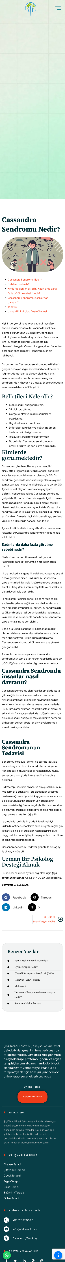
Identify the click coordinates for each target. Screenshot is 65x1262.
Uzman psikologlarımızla (44, 1054)
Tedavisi (12, 306)
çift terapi (31, 1059)
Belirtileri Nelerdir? (18, 284)
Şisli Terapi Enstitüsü (17, 1046)
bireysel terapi (14, 1059)
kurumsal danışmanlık (30, 1063)
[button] (15, 897)
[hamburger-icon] (58, 9)
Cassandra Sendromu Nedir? (25, 279)
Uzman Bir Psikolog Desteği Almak (28, 311)
